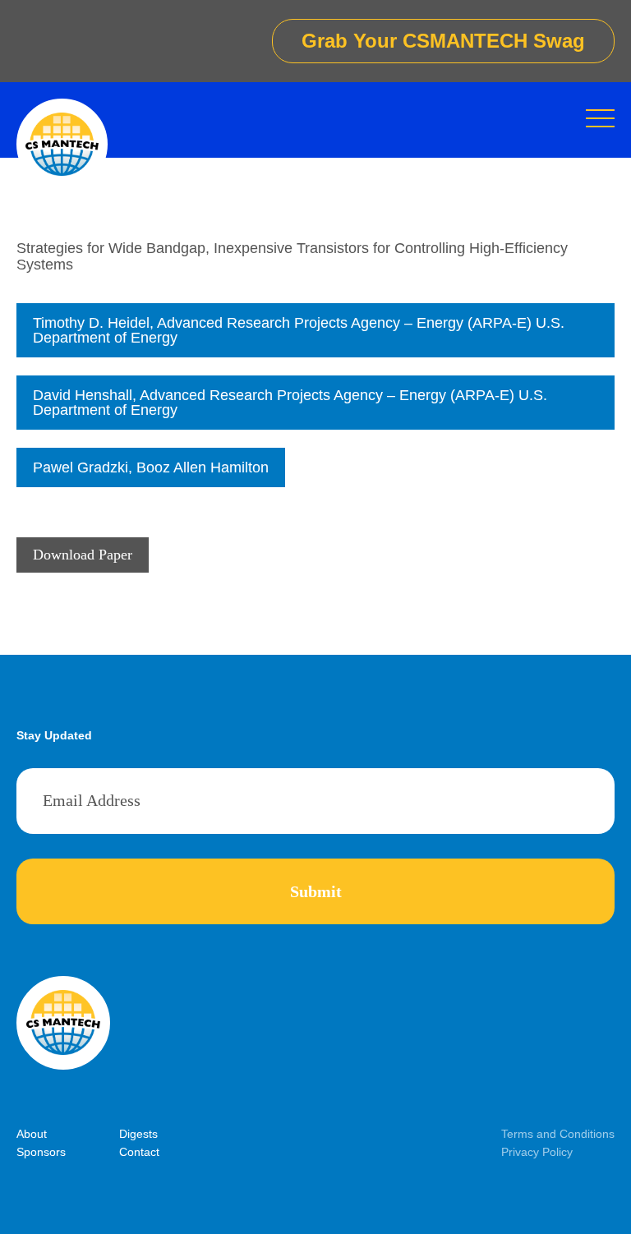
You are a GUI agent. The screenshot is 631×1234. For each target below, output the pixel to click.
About (31, 1133)
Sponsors (41, 1151)
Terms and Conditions (558, 1133)
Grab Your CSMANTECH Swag (443, 41)
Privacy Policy (537, 1151)
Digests (138, 1133)
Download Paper (82, 554)
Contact (139, 1151)
